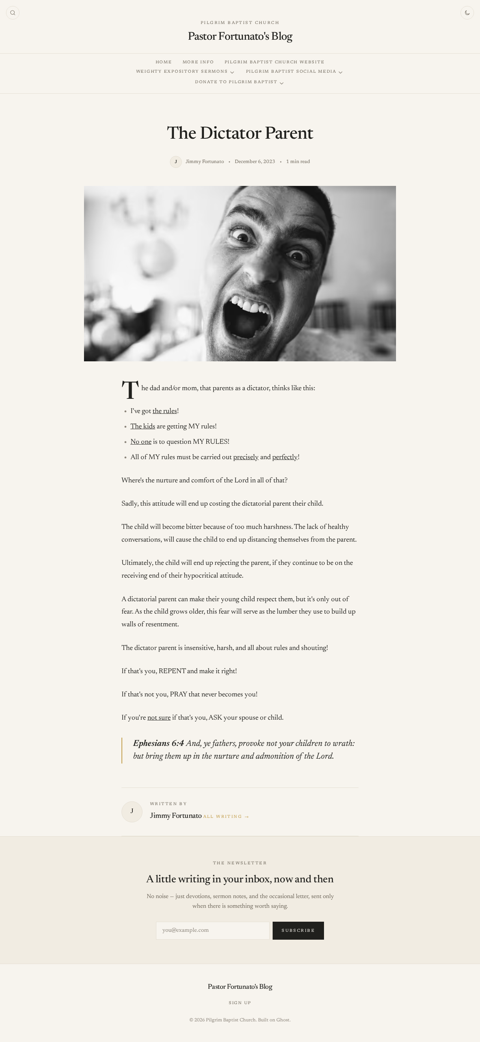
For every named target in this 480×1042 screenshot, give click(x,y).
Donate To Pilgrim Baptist (236, 82)
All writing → (226, 817)
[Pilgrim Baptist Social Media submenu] (340, 72)
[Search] (13, 12)
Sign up (240, 1003)
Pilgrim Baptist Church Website (275, 62)
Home (164, 62)
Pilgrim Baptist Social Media (291, 72)
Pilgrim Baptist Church (240, 23)
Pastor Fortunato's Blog (240, 37)
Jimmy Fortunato (176, 816)
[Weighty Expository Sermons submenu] (232, 72)
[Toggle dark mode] (467, 12)
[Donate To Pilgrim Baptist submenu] (281, 83)
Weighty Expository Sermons (182, 72)
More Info (198, 62)
